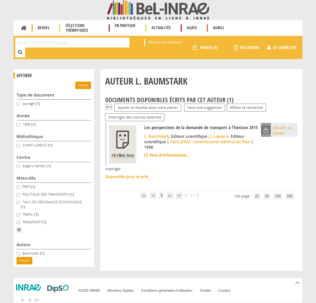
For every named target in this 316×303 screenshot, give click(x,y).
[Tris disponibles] (109, 107)
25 (257, 196)
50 (267, 196)
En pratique (125, 25)
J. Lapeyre (219, 136)
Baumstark (31, 253)
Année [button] (23, 115)
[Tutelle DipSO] (59, 288)
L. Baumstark (156, 136)
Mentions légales (120, 290)
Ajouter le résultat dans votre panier (148, 107)
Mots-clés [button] (26, 178)
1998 (26, 124)
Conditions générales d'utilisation (167, 290)
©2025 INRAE (89, 290)
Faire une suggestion (204, 107)
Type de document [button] (35, 95)
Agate (192, 27)
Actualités (161, 27)
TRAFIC (28, 214)
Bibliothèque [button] (30, 136)
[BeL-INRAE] (158, 9)
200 (290, 196)
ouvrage (29, 103)
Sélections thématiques (76, 28)
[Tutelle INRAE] (29, 287)
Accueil (24, 27)
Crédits (205, 290)
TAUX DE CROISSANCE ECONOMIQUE (52, 202)
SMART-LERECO (35, 145)
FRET (26, 186)
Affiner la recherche (246, 107)
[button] (19, 229)
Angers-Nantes (34, 165)
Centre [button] (23, 157)
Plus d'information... (170, 155)
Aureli (218, 27)
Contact (224, 290)
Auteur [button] (24, 244)
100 (278, 196)
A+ (37, 300)
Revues (43, 27)
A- (23, 300)
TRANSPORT (32, 222)
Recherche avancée (165, 42)
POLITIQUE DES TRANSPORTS (46, 194)
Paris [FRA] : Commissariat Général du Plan (210, 141)
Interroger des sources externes (134, 117)
